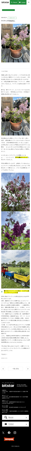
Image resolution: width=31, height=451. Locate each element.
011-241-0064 (22, 384)
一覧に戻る (15, 368)
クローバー (12, 18)
